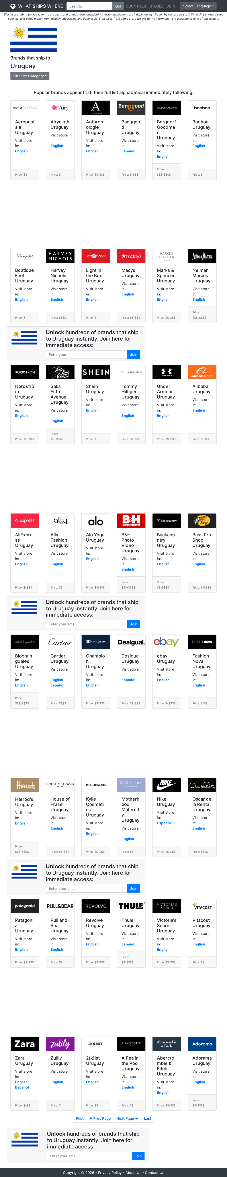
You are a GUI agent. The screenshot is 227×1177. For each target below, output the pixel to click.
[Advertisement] (140, 55)
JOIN (171, 6)
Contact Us (154, 1172)
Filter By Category (28, 76)
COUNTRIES (136, 6)
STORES (156, 6)
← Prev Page (100, 1118)
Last (147, 1118)
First (80, 1118)
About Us (133, 1172)
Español (128, 151)
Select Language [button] (197, 6)
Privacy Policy (110, 1172)
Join (133, 354)
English (21, 151)
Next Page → (127, 1118)
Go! (118, 6)
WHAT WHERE (39, 6)
